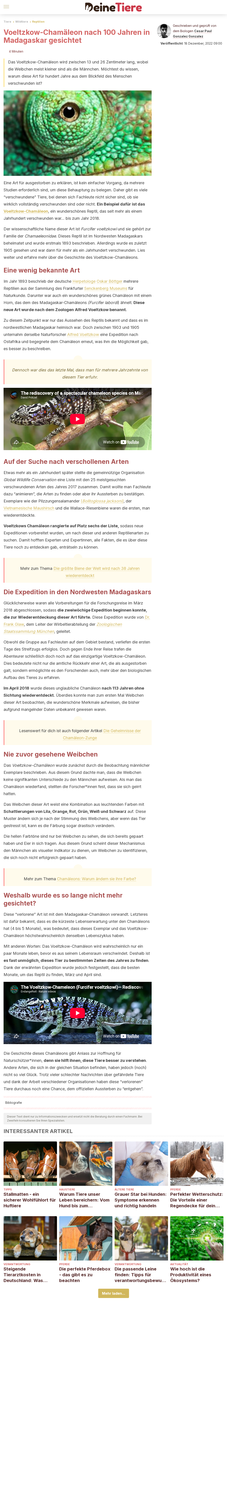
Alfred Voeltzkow (83, 334)
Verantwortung (17, 1264)
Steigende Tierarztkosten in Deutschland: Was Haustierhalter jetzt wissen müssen (24, 1274)
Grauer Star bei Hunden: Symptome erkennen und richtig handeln (141, 1200)
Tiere (7, 21)
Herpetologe (84, 281)
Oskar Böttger (109, 281)
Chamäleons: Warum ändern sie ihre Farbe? (96, 878)
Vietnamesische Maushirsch (29, 508)
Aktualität (179, 1264)
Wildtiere (21, 21)
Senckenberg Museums (105, 288)
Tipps (8, 1189)
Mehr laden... (113, 1293)
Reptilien (38, 21)
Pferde (175, 1189)
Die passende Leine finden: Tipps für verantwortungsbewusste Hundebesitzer (140, 1274)
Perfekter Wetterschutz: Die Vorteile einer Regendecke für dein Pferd (196, 1200)
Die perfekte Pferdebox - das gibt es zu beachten (84, 1274)
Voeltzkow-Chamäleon (26, 211)
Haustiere (67, 1189)
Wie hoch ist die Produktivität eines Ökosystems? (190, 1274)
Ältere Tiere (124, 1189)
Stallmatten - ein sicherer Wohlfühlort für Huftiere (30, 1200)
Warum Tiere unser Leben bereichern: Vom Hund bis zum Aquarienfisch (84, 1200)
